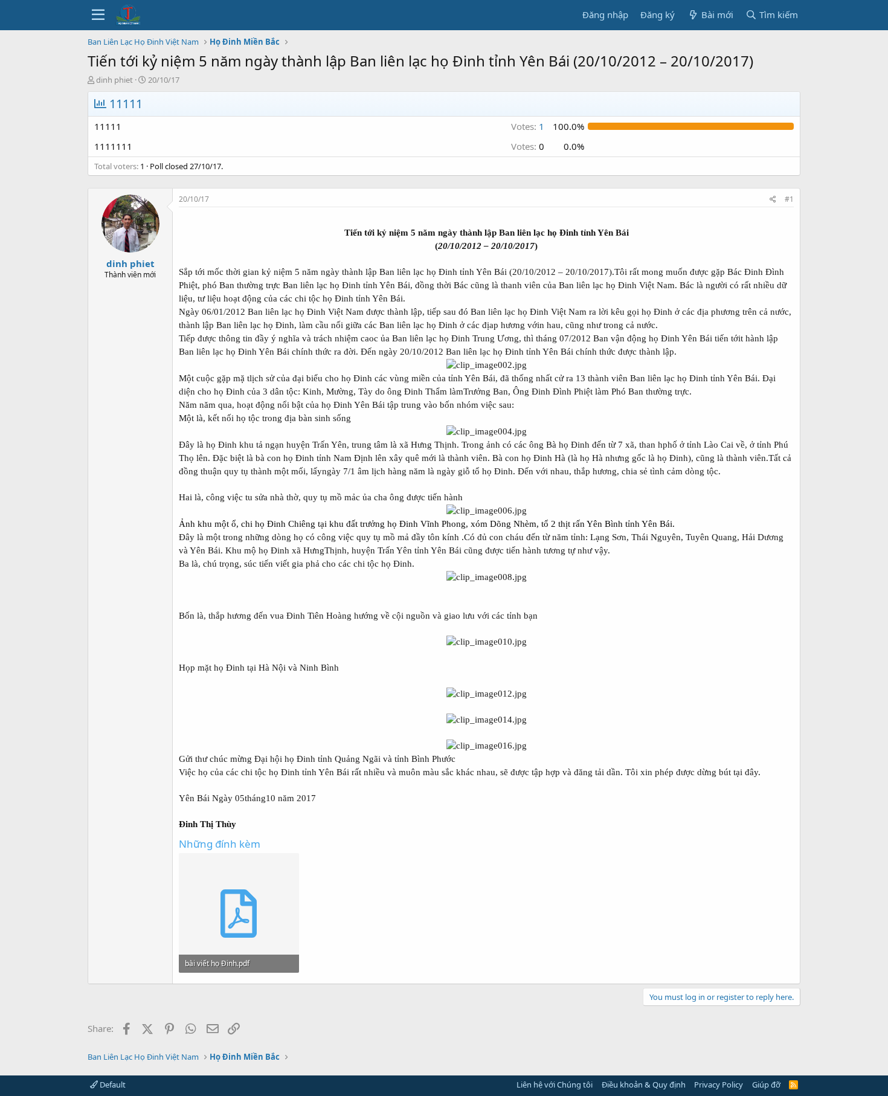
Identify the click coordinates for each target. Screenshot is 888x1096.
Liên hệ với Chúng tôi (554, 1084)
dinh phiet (114, 79)
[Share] (772, 200)
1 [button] (527, 126)
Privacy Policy (718, 1084)
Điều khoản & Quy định (644, 1084)
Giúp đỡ (766, 1084)
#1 (789, 199)
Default (112, 1084)
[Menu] (98, 15)
